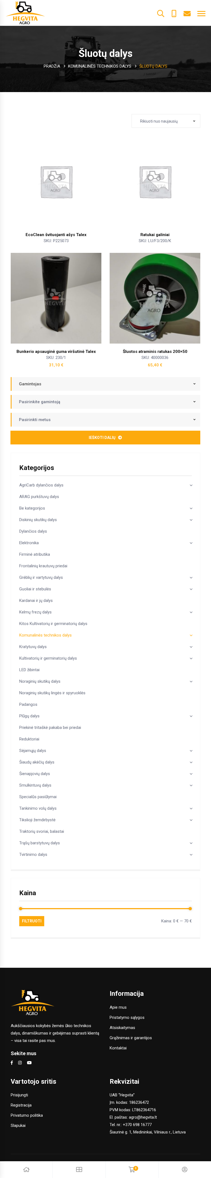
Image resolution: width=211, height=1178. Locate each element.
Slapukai (18, 1125)
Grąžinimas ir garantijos (131, 1037)
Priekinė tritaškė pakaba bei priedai (50, 727)
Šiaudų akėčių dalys (36, 762)
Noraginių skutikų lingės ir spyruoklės (52, 692)
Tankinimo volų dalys (38, 808)
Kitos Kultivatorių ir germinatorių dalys (53, 623)
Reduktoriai (29, 739)
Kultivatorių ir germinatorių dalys (48, 658)
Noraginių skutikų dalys (39, 681)
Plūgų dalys (29, 716)
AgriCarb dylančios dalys (41, 485)
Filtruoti (31, 921)
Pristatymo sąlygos (127, 1017)
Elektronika (29, 542)
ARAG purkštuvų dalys (39, 496)
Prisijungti (19, 1095)
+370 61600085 (174, 13)
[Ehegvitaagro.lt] (25, 12)
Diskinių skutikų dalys (38, 519)
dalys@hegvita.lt (187, 13)
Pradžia (52, 66)
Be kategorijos (32, 508)
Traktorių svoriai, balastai (41, 831)
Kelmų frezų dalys (35, 612)
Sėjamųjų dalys (32, 750)
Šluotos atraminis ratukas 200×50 (155, 351)
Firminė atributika (34, 554)
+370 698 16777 (137, 1124)
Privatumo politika (27, 1115)
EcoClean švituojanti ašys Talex (56, 234)
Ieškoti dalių (102, 437)
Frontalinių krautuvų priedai (43, 565)
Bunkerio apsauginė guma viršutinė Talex (56, 351)
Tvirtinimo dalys (33, 854)
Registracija (21, 1105)
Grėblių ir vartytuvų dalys (41, 577)
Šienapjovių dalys (34, 773)
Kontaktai (118, 1048)
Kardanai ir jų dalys (36, 600)
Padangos (28, 704)
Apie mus (118, 1007)
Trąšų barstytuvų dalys (39, 842)
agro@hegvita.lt (143, 1117)
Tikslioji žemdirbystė (37, 819)
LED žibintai (29, 669)
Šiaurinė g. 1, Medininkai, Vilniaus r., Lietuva (148, 1132)
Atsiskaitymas (122, 1027)
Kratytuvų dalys (33, 646)
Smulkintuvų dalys (35, 785)
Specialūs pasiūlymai (38, 796)
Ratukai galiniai (155, 234)
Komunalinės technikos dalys (99, 66)
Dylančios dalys (33, 531)
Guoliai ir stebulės (35, 589)
